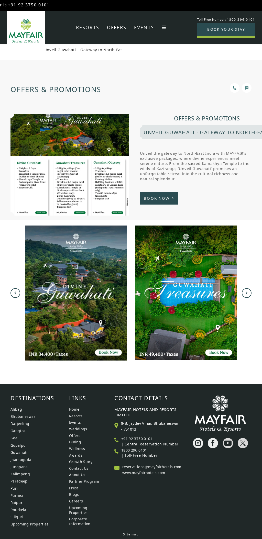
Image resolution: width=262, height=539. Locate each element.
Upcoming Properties (29, 524)
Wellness (77, 448)
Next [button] (247, 293)
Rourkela (18, 509)
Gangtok (18, 430)
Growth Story (80, 461)
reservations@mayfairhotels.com (151, 466)
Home (74, 409)
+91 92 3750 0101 (136, 438)
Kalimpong (20, 473)
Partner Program (84, 481)
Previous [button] (15, 293)
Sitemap (131, 534)
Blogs (74, 494)
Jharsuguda (20, 459)
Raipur (16, 502)
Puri (14, 488)
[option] (76, 293)
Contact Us (79, 468)
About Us (77, 474)
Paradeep (19, 481)
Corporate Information (80, 521)
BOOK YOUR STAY (226, 29)
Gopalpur (18, 445)
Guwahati (19, 452)
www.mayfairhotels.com (143, 472)
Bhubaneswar (22, 416)
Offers (116, 27)
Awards (75, 455)
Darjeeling (19, 423)
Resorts (87, 27)
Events (144, 27)
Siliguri (17, 516)
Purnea (16, 495)
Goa (13, 437)
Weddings (78, 428)
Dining (75, 442)
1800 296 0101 (134, 450)
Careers (76, 501)
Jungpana (19, 466)
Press (74, 488)
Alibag (16, 409)
